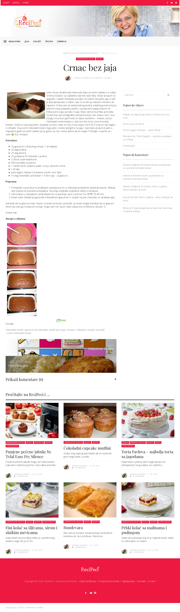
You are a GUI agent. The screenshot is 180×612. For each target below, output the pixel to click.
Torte (158, 442)
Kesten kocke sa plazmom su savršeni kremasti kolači (147, 166)
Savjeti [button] (6, 3)
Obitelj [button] (16, 3)
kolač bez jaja (57, 329)
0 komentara (22, 476)
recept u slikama (76, 329)
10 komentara (138, 476)
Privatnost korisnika (108, 581)
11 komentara (138, 552)
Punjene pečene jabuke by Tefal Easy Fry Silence (28, 454)
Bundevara (73, 527)
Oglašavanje (128, 581)
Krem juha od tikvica (133, 123)
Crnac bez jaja (109, 53)
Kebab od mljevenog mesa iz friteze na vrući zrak (146, 116)
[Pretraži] (168, 95)
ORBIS (40, 607)
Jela (27, 41)
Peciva (49, 41)
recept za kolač (96, 329)
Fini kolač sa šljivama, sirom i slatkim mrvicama (31, 530)
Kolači (37, 41)
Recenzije (39, 442)
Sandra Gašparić (132, 164)
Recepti (67, 53)
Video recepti (12, 446)
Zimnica (61, 41)
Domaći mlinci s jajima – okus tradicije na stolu (145, 188)
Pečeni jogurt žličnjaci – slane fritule (142, 130)
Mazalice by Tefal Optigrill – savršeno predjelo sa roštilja (147, 138)
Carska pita (129, 145)
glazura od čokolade (36, 329)
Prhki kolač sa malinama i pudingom (144, 530)
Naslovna (14, 41)
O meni (25, 3)
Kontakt (141, 581)
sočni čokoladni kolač (19, 333)
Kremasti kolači (137, 442)
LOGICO (20, 607)
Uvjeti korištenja (87, 581)
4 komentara (80, 547)
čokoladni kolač (14, 329)
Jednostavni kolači (88, 53)
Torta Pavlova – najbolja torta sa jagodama (147, 454)
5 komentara (80, 468)
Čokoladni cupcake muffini (87, 448)
